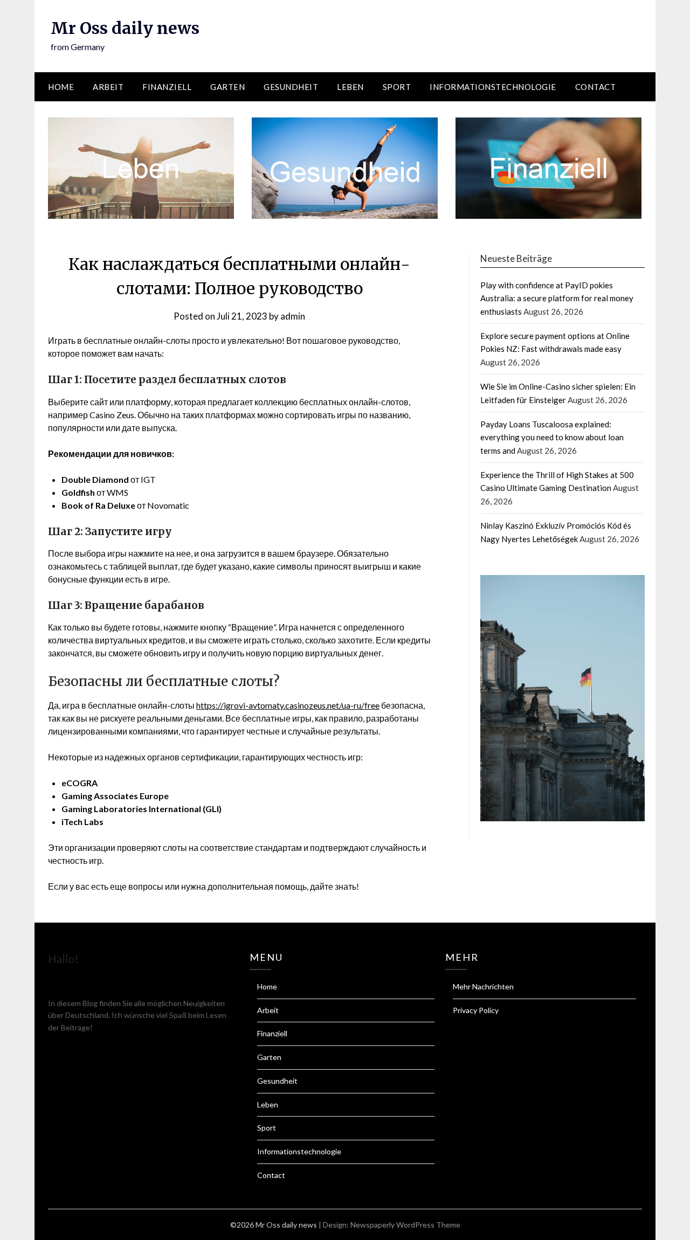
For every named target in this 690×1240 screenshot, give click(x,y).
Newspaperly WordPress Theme (405, 1224)
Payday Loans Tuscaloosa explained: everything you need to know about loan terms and (552, 437)
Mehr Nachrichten (483, 986)
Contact (595, 87)
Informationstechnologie (493, 87)
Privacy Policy (476, 1010)
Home (61, 87)
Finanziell (166, 87)
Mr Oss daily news (125, 28)
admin (292, 316)
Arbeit (108, 87)
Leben (350, 87)
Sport (397, 87)
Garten (227, 87)
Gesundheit (291, 87)
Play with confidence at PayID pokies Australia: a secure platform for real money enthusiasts (556, 298)
